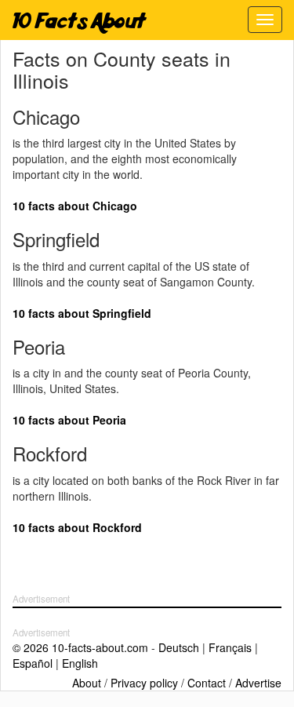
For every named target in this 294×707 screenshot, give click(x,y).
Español (33, 663)
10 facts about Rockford (77, 527)
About (86, 683)
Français (230, 647)
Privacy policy (144, 683)
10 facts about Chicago (75, 205)
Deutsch (178, 647)
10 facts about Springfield (82, 313)
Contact (206, 683)
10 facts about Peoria (69, 420)
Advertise (258, 683)
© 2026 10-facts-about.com (80, 647)
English (80, 663)
